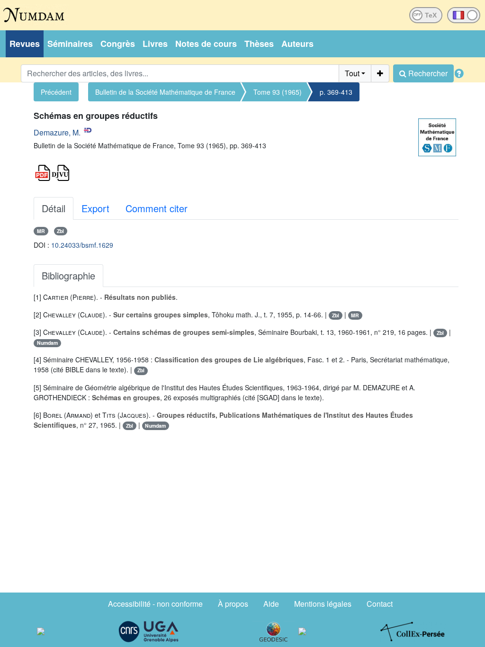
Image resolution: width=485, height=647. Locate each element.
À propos (233, 603)
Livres (155, 43)
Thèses (259, 43)
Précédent (56, 92)
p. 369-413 (336, 92)
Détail (53, 208)
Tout (352, 73)
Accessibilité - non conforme (155, 603)
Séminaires (70, 43)
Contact (380, 603)
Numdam (47, 342)
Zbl (60, 230)
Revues (24, 43)
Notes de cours (206, 43)
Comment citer (157, 208)
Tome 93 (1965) (277, 92)
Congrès (117, 43)
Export (95, 208)
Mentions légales (322, 603)
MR (41, 230)
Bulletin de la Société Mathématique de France (165, 92)
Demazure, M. (57, 132)
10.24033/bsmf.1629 (82, 245)
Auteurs (297, 43)
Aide (271, 603)
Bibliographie (68, 275)
